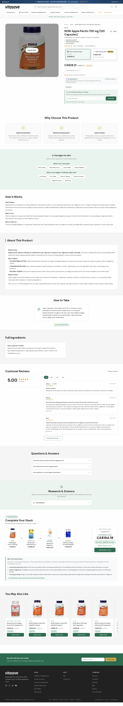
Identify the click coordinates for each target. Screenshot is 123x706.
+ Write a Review (112, 371)
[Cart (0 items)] (116, 7)
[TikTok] (13, 685)
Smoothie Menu (97, 692)
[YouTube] (16, 685)
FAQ (64, 676)
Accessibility (114, 699)
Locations (95, 679)
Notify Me (111, 98)
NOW (71, 24)
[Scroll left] (5, 618)
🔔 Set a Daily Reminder (61, 324)
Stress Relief (67, 167)
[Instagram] (6, 685)
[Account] (112, 7)
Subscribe (110, 659)
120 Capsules (72, 70)
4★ (57, 377)
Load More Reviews (52, 438)
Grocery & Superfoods (70, 12)
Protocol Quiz (24, 12)
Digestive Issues (57, 180)
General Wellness (80, 167)
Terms (107, 699)
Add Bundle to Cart (105, 550)
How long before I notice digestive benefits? (47, 472)
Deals (99, 12)
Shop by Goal (10, 12)
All (46, 377)
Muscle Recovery (55, 167)
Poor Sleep (53, 176)
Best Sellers (37, 689)
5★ (52, 377)
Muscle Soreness (79, 176)
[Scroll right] (117, 618)
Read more (49, 411)
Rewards (94, 682)
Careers (94, 689)
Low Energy (42, 176)
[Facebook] (9, 685)
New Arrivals (37, 692)
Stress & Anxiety (65, 176)
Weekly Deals (108, 12)
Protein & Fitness (55, 12)
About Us (95, 676)
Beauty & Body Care (88, 12)
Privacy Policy (99, 699)
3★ (63, 377)
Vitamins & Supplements (38, 12)
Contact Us (115, 2)
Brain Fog (68, 180)
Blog (93, 685)
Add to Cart (15, 635)
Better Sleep (42, 167)
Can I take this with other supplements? (45, 466)
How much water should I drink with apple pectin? (48, 460)
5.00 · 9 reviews (78, 46)
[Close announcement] (120, 1)
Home (66, 24)
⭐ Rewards (5, 2)
